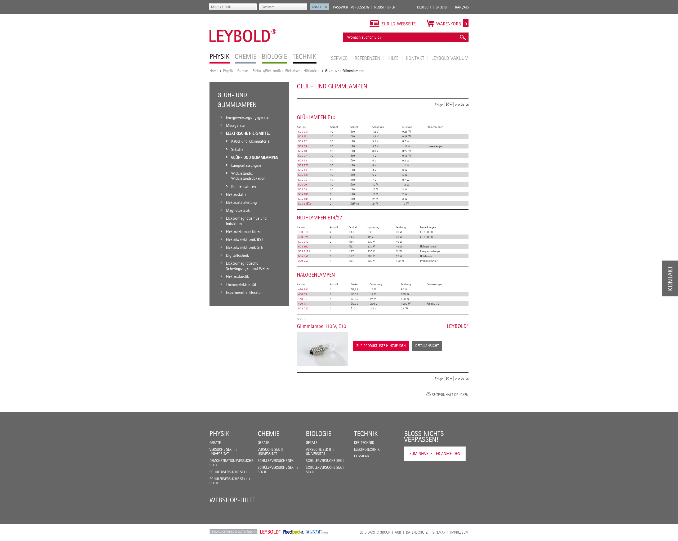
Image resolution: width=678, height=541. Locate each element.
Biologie (318, 434)
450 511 (303, 232)
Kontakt (416, 58)
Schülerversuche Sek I (228, 472)
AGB (398, 532)
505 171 (303, 165)
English (442, 7)
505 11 (302, 136)
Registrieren (384, 7)
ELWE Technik (317, 531)
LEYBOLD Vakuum (450, 58)
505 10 (302, 151)
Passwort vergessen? (351, 7)
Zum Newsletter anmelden (434, 453)
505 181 (303, 199)
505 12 (302, 141)
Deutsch (424, 7)
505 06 (302, 146)
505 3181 (304, 251)
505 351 (303, 256)
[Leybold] (242, 17)
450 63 (302, 294)
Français (461, 7)
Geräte (242, 70)
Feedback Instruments (293, 531)
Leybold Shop (270, 531)
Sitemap (438, 532)
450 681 (303, 289)
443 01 (302, 299)
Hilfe (393, 58)
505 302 (303, 246)
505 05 (302, 180)
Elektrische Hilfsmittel (302, 70)
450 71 (302, 303)
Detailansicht (427, 346)
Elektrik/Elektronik (266, 70)
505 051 (303, 131)
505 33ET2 (304, 203)
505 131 (303, 175)
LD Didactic (233, 531)
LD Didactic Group (375, 532)
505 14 (302, 170)
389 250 (303, 261)
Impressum (459, 532)
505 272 (303, 242)
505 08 (302, 189)
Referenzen (368, 58)
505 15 (302, 160)
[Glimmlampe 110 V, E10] (322, 349)
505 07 (302, 155)
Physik (228, 70)
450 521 (303, 237)
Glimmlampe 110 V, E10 (321, 326)
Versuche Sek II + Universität (223, 451)
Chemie (268, 434)
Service (340, 58)
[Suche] (462, 37)
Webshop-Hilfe (232, 500)
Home (213, 70)
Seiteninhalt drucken (450, 395)
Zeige (439, 104)
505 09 (302, 184)
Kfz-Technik (364, 442)
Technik (366, 434)
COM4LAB (361, 456)
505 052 (303, 308)
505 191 (303, 194)
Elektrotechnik (367, 449)
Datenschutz (417, 532)
